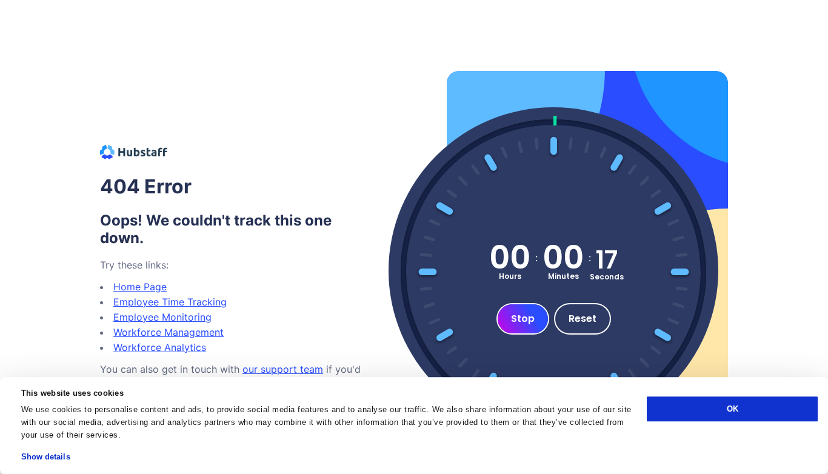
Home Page (140, 287)
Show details (45, 456)
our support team (282, 369)
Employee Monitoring (162, 317)
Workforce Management (168, 332)
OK (732, 408)
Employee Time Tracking (170, 302)
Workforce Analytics (159, 347)
